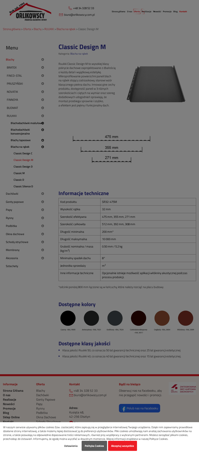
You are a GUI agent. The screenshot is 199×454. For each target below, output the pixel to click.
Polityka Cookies (94, 446)
